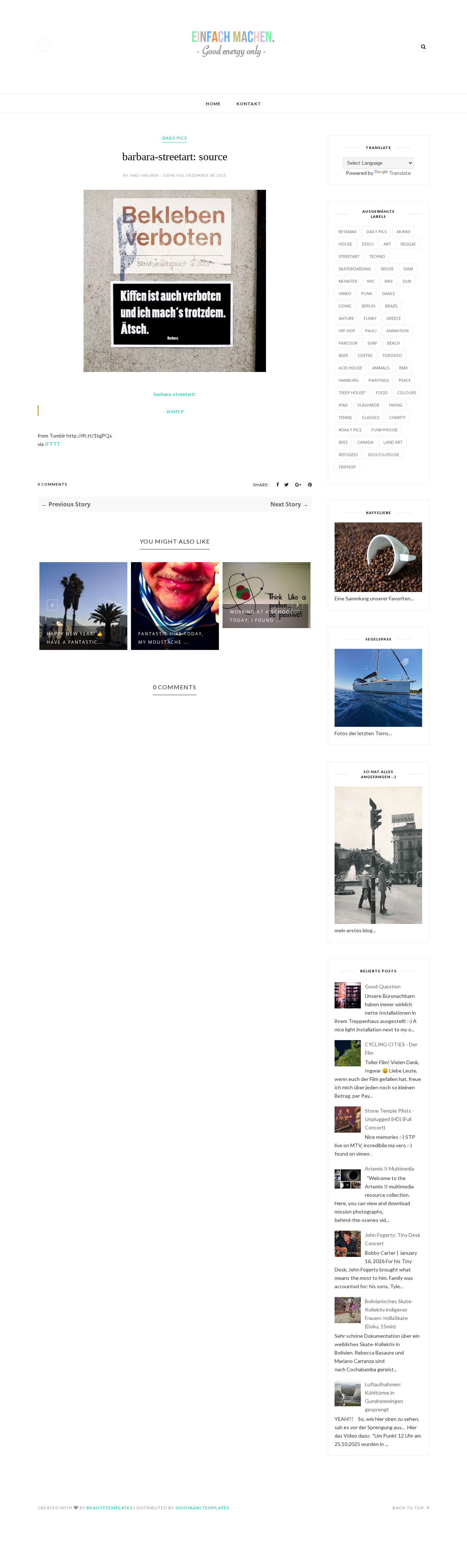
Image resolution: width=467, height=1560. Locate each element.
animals (380, 368)
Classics (370, 417)
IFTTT (52, 444)
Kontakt (248, 103)
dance (388, 293)
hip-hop (347, 330)
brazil (391, 306)
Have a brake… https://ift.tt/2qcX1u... (264, 638)
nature (346, 318)
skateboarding (355, 268)
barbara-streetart (174, 394)
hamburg (349, 380)
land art (392, 442)
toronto (392, 355)
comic (345, 306)
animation (397, 330)
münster (348, 281)
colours (406, 392)
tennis (345, 417)
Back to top (409, 1507)
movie (387, 268)
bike (389, 281)
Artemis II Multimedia (389, 1168)
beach (393, 343)
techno (377, 256)
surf (372, 343)
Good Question (383, 986)
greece (393, 318)
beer (343, 355)
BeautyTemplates (109, 1507)
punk (366, 293)
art (387, 244)
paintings (378, 380)
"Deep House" (352, 392)
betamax (347, 231)
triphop (347, 467)
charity (397, 417)
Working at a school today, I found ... (169, 616)
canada (366, 442)
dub (407, 281)
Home (213, 103)
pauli (371, 330)
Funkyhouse (384, 429)
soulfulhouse (383, 454)
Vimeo (345, 293)
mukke (403, 231)
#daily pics (350, 429)
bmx (403, 368)
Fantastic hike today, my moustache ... (79, 638)
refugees (348, 454)
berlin (368, 306)
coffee (365, 355)
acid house (350, 368)
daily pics (174, 138)
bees (343, 442)
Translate (400, 173)
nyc (371, 281)
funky (370, 318)
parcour (348, 343)
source (175, 410)
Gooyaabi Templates (202, 1507)
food (381, 392)
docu (368, 244)
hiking (395, 405)
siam (408, 268)
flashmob (368, 405)
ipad (343, 405)
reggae (408, 244)
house (345, 244)
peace (405, 380)
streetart (349, 256)
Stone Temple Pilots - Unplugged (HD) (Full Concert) (389, 1119)
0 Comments (52, 484)
